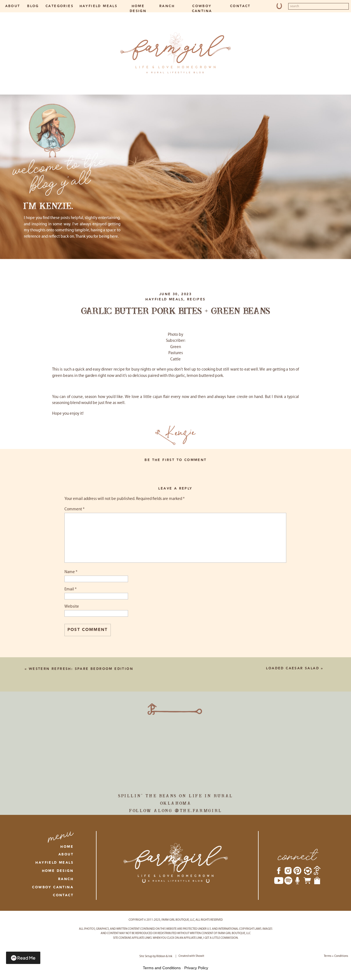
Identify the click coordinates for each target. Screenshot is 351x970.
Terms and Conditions (162, 968)
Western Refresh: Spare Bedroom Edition (81, 669)
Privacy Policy (196, 968)
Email (70, 589)
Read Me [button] (26, 958)
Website (71, 607)
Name (70, 572)
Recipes (196, 299)
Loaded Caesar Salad (292, 668)
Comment (74, 509)
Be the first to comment (175, 460)
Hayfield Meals (164, 299)
